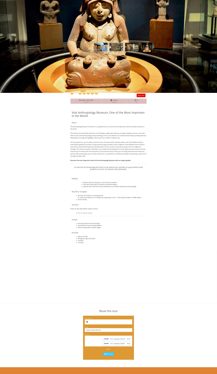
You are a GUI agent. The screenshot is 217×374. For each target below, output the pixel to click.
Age (136, 102)
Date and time (88, 318)
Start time (86, 102)
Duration (114, 102)
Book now (141, 95)
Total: (108, 349)
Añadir (106, 339)
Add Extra (87, 334)
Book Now (109, 354)
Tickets (86, 327)
